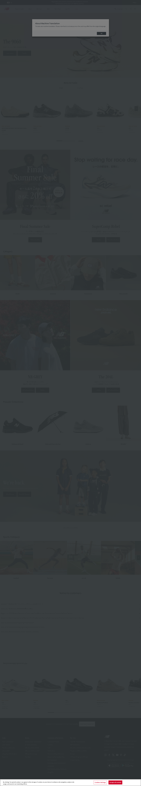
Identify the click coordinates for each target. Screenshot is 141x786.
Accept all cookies (115, 782)
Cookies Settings (100, 782)
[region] (70, 782)
